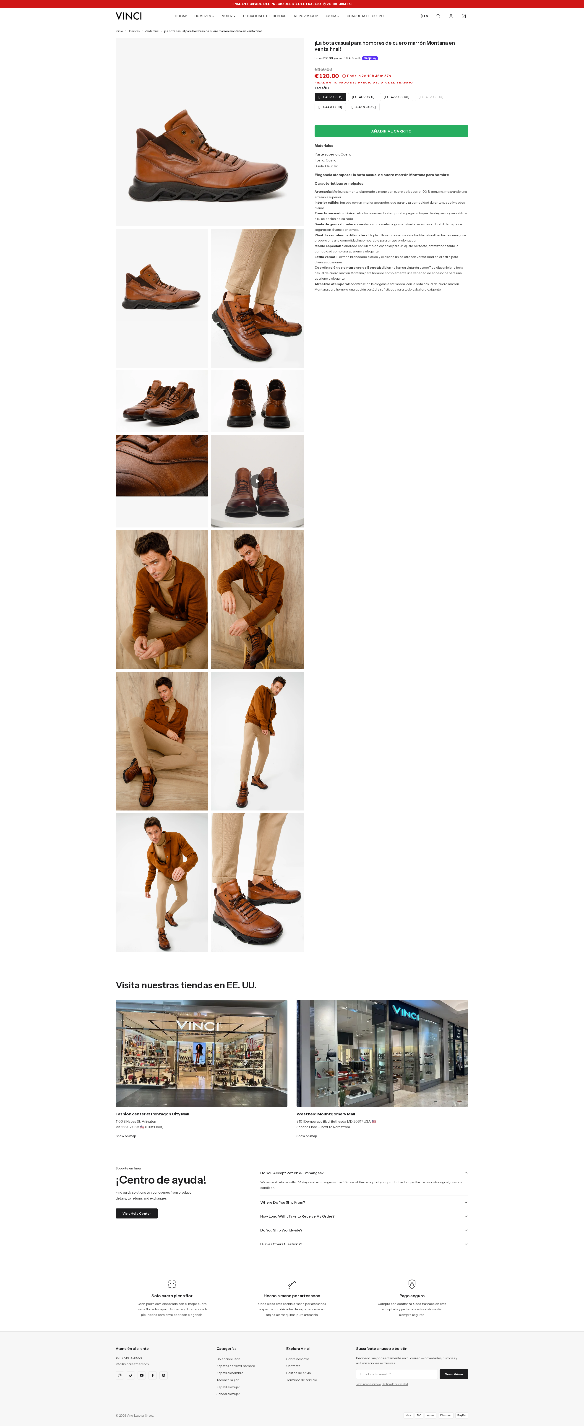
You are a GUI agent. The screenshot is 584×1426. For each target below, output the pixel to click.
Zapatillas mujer (228, 1387)
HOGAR (181, 16)
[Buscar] (438, 16)
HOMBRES (203, 16)
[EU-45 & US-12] (364, 107)
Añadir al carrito (391, 131)
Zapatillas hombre (229, 1373)
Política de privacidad (395, 1384)
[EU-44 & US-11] (330, 107)
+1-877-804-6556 (129, 1358)
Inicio (119, 31)
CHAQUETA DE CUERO (365, 16)
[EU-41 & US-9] (363, 97)
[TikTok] (131, 1375)
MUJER (227, 16)
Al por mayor (306, 16)
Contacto (293, 1366)
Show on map (126, 1136)
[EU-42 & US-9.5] (396, 97)
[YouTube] (142, 1375)
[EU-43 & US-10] (431, 97)
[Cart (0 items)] (463, 16)
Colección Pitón (228, 1359)
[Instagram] (120, 1375)
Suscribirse (454, 1374)
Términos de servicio (301, 1380)
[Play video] (257, 481)
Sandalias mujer (228, 1394)
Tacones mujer (227, 1380)
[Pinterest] (163, 1375)
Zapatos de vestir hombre (235, 1366)
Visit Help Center (137, 1213)
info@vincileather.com (132, 1364)
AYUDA (331, 16)
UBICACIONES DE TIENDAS (264, 16)
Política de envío (298, 1373)
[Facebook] (153, 1375)
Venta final (152, 31)
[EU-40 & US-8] (330, 97)
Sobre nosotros (297, 1359)
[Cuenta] (451, 16)
